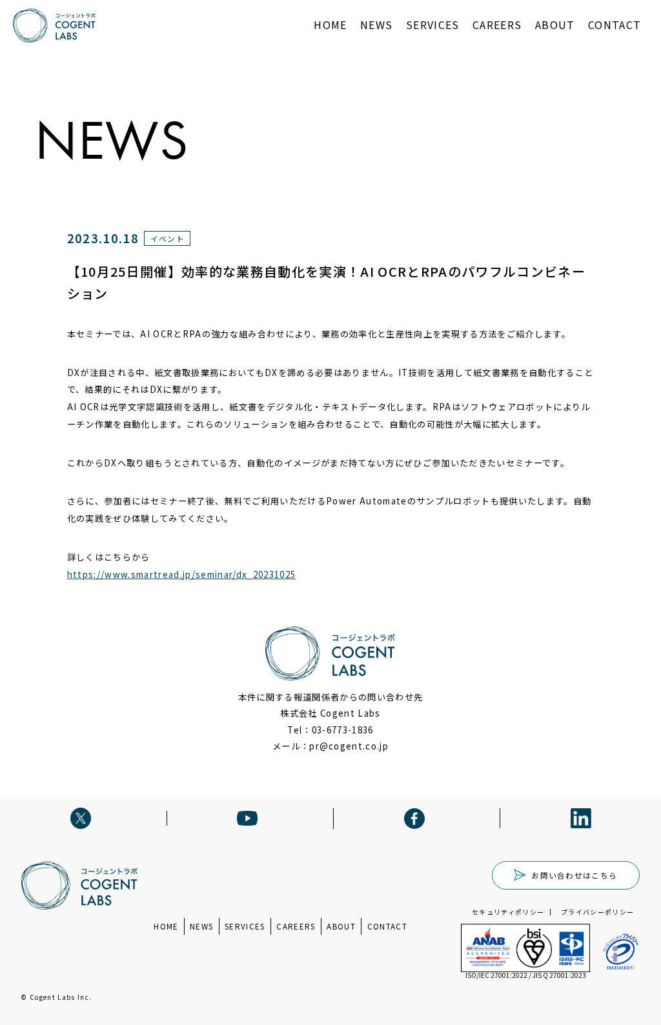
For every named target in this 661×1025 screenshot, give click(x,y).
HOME (330, 24)
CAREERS (497, 24)
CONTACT (614, 24)
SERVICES (433, 24)
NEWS (376, 24)
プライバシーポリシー (597, 912)
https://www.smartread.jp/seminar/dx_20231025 (181, 574)
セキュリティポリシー (508, 912)
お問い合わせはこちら (574, 875)
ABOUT (555, 24)
